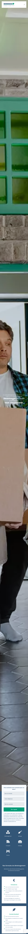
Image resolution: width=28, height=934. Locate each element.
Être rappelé (14, 809)
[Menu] (24, 4)
